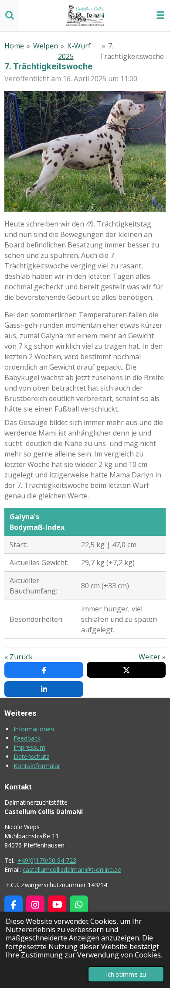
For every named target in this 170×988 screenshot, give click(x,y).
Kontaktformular (37, 766)
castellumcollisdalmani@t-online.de (72, 869)
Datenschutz (31, 756)
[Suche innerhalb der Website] (9, 15)
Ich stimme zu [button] (126, 974)
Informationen (34, 729)
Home (14, 46)
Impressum (29, 747)
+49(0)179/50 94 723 (46, 860)
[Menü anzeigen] (160, 15)
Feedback (27, 738)
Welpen (45, 46)
